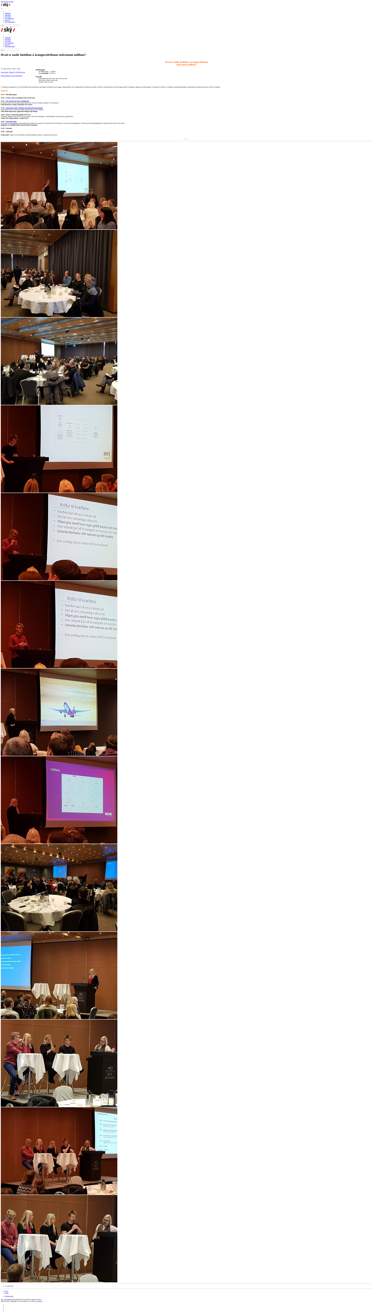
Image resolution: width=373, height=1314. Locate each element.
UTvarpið (8, 17)
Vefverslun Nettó (11, 121)
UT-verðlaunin (9, 18)
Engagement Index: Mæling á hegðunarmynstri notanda (24, 108)
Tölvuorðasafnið (10, 22)
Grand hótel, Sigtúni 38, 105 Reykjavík (13, 72)
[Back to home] (5, 6)
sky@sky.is (39, 1301)
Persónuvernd (9, 1296)
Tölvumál (8, 15)
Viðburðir (8, 13)
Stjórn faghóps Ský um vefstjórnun (11, 76)
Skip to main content (7, 1)
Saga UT (7, 20)
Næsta (7, 1293)
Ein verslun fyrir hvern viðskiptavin (17, 101)
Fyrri (6, 1291)
